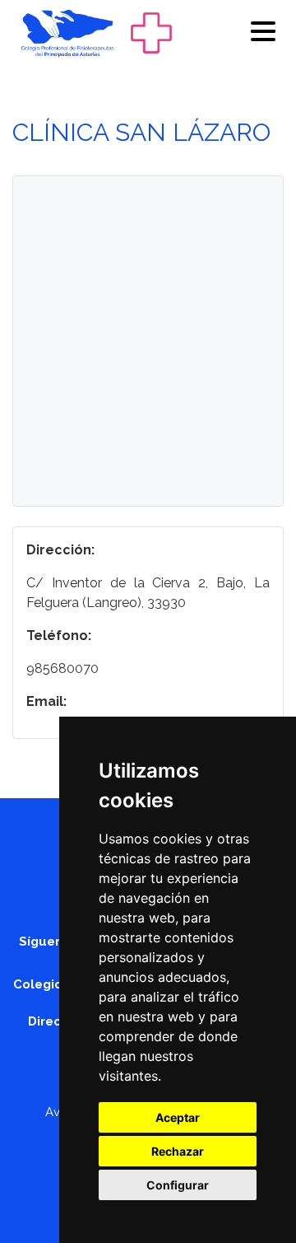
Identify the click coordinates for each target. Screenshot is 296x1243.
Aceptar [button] (177, 1117)
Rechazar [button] (177, 1151)
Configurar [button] (177, 1185)
